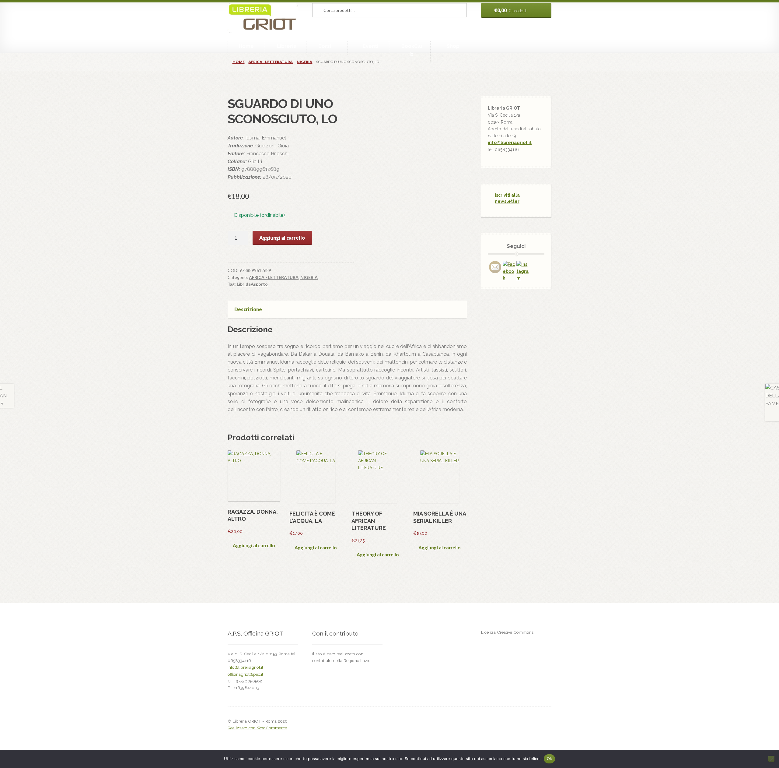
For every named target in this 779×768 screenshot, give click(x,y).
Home (246, 46)
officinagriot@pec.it (245, 674)
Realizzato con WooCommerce (257, 727)
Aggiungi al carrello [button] (254, 545)
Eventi (370, 46)
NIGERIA (304, 61)
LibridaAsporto (252, 284)
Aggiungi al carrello (282, 238)
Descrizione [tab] (248, 309)
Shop (453, 46)
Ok (549, 758)
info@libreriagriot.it (510, 142)
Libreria (286, 46)
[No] (771, 759)
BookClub (411, 50)
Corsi (324, 46)
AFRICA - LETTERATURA (270, 61)
